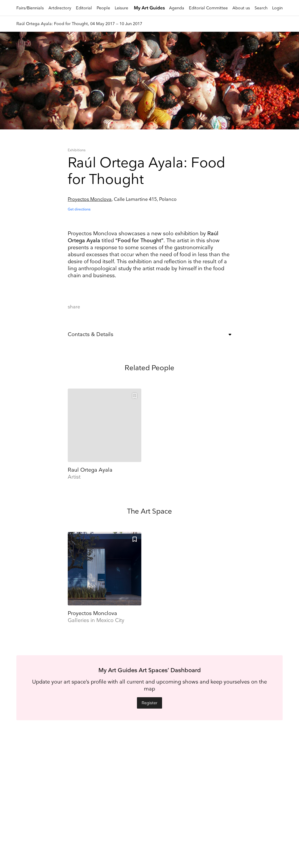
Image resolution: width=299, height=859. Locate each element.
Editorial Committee (208, 8)
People (103, 8)
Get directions (79, 209)
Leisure (121, 8)
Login (277, 8)
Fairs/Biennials (30, 8)
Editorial (84, 8)
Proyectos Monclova (90, 199)
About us (241, 8)
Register (149, 702)
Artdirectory (59, 8)
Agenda (176, 8)
